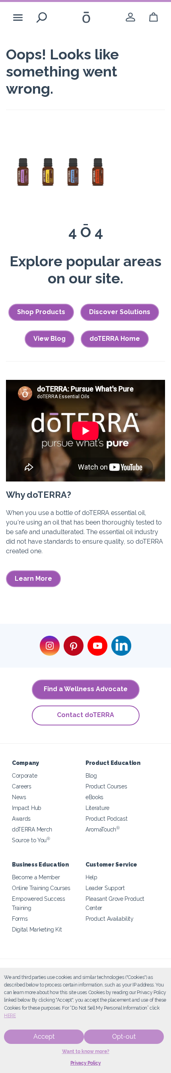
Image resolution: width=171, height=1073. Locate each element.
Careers (21, 786)
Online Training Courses (41, 887)
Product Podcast (106, 818)
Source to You (31, 840)
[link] (130, 17)
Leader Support (105, 887)
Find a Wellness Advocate (86, 689)
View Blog (49, 338)
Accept (43, 1036)
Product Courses (106, 786)
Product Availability (110, 918)
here (10, 1015)
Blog (91, 775)
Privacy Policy (85, 1063)
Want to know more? (85, 1051)
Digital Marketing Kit (37, 929)
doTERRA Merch (32, 829)
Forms (19, 918)
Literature (97, 807)
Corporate (24, 775)
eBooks (94, 797)
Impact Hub (26, 807)
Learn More (33, 578)
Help (91, 877)
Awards (21, 818)
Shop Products (41, 312)
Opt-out (124, 1036)
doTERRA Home (114, 338)
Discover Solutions (119, 312)
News (19, 797)
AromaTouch (103, 829)
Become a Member (36, 877)
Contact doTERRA (85, 715)
